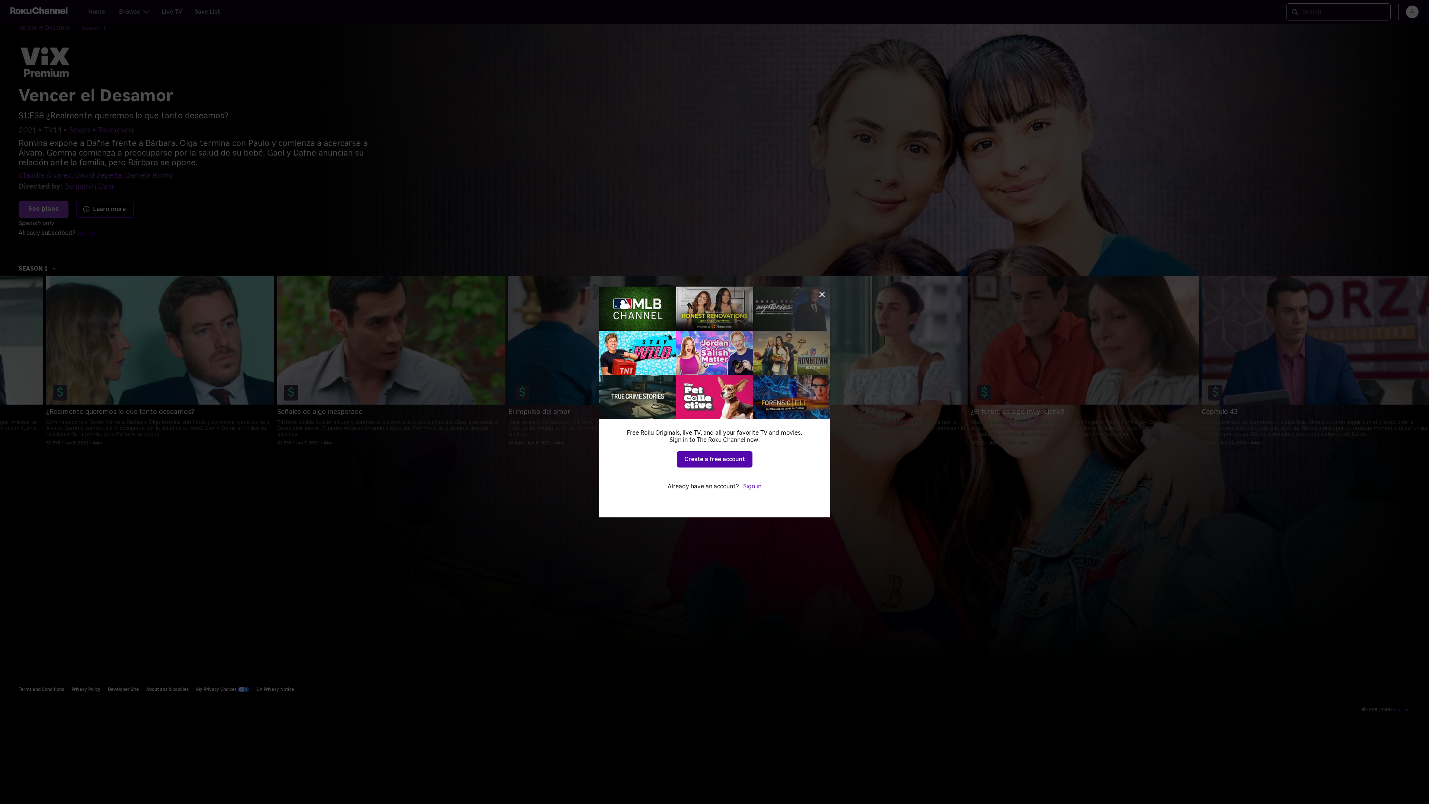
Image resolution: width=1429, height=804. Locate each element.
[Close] (822, 294)
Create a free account (714, 459)
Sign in (752, 486)
